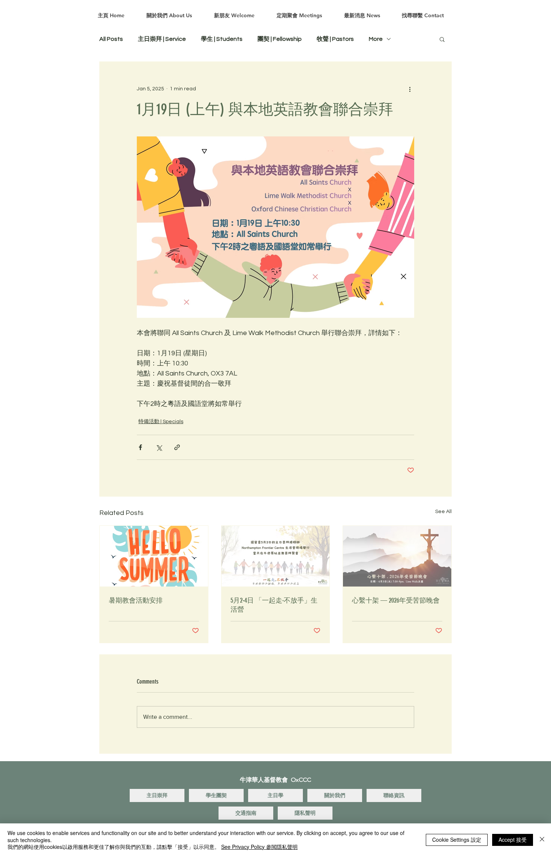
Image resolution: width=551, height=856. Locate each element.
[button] (442, 39)
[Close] (542, 839)
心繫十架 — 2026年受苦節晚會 (396, 600)
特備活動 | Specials (160, 421)
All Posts (111, 39)
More (376, 39)
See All (443, 511)
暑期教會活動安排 (136, 600)
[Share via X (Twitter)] (158, 447)
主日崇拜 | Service (162, 39)
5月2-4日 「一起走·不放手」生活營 (274, 605)
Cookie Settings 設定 (456, 839)
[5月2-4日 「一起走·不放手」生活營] (276, 556)
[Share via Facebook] (140, 447)
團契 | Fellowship (280, 39)
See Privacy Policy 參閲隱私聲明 (259, 846)
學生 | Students (222, 39)
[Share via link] (177, 447)
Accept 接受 (513, 839)
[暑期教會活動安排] (154, 556)
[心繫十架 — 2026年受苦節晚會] (397, 556)
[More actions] (409, 88)
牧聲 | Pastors (335, 39)
